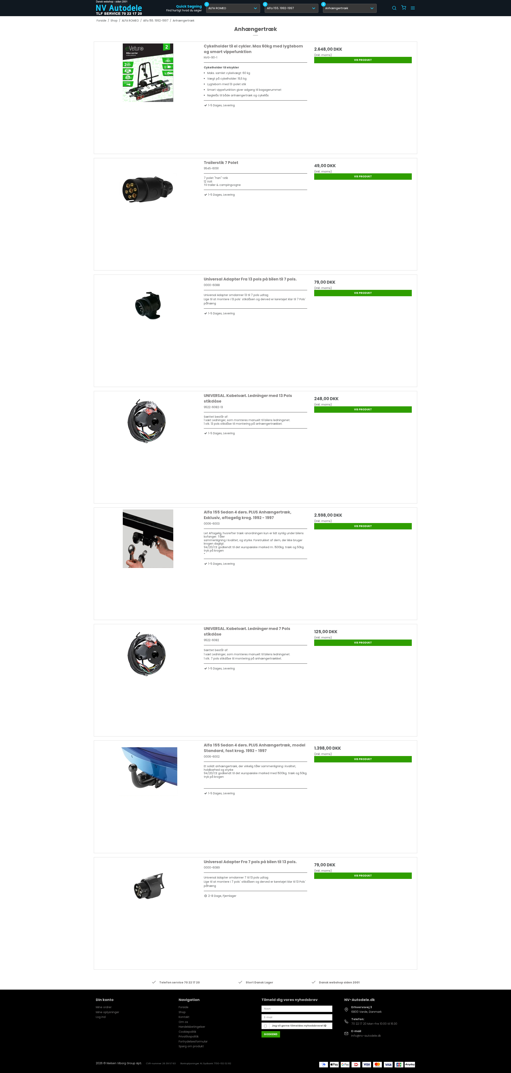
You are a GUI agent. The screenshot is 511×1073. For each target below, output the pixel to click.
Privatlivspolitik (189, 1036)
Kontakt (184, 1017)
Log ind (101, 1017)
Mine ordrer (104, 1007)
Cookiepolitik (187, 1032)
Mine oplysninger (107, 1012)
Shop (182, 1012)
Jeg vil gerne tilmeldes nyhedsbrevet (298, 1025)
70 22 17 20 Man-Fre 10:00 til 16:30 (374, 1024)
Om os (183, 1022)
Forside (183, 1007)
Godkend (270, 1034)
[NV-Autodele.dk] (119, 8)
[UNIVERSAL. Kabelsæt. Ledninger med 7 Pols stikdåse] (148, 677)
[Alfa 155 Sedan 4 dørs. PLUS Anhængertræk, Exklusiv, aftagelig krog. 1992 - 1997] (148, 561)
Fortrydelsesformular (193, 1041)
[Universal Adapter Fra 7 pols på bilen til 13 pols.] (148, 911)
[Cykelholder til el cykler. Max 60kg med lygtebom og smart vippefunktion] (148, 95)
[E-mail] (296, 1017)
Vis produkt (363, 60)
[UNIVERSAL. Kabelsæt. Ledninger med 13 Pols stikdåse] (148, 445)
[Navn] (296, 1009)
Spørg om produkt (191, 1046)
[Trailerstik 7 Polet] (148, 212)
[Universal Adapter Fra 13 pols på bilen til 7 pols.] (148, 328)
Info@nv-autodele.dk (366, 1036)
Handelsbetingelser (192, 1027)
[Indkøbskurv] (403, 8)
